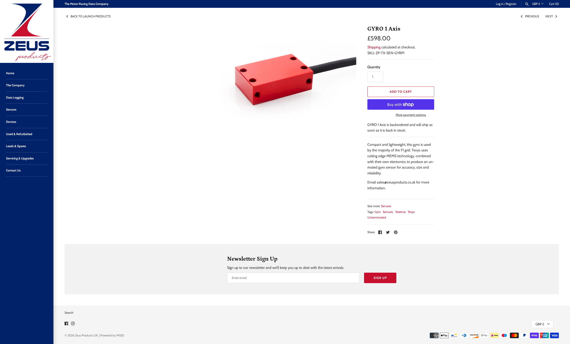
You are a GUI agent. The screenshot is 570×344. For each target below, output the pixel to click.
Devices (11, 122)
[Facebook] (66, 324)
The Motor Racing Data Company (86, 4)
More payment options (411, 115)
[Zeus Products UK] (26, 31)
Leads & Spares (16, 146)
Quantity (373, 67)
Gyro (378, 212)
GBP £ (536, 4)
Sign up (380, 278)
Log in (500, 4)
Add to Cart (401, 92)
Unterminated (376, 217)
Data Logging (15, 97)
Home (10, 73)
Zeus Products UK (86, 335)
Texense (400, 212)
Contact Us (13, 170)
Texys (411, 212)
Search (69, 312)
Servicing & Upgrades (20, 158)
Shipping (374, 47)
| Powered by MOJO (111, 335)
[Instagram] (73, 324)
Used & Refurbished (19, 134)
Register (511, 4)
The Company (15, 85)
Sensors (11, 109)
